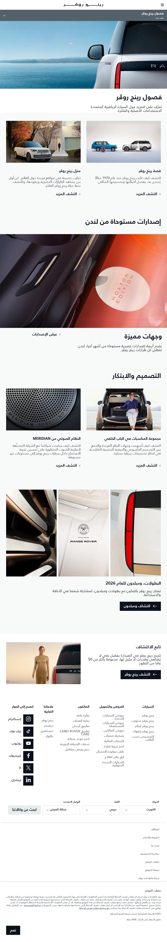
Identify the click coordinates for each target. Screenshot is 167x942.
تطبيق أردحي (80, 725)
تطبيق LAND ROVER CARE (74, 733)
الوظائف (155, 829)
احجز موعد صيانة (78, 738)
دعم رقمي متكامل (77, 749)
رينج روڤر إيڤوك (143, 731)
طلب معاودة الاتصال (110, 751)
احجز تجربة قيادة (114, 746)
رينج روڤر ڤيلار (144, 725)
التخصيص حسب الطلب (143, 738)
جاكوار (49, 736)
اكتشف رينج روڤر (137, 674)
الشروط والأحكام (151, 837)
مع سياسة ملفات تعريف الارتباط (94, 908)
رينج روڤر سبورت (142, 720)
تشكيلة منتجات (114, 735)
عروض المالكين (114, 730)
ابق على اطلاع (114, 756)
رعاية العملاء (81, 720)
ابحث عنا (155, 845)
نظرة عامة (83, 715)
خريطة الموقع (152, 870)
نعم (13, 930)
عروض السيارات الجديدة (113, 717)
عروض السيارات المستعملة (113, 724)
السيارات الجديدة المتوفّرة (113, 764)
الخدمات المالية (114, 740)
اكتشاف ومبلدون (137, 606)
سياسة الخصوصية (150, 854)
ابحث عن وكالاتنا (24, 810)
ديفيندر (48, 725)
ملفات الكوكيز (152, 862)
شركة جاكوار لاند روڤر (148, 878)
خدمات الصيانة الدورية (74, 744)
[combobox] (140, 810)
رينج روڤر (148, 715)
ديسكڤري (47, 730)
